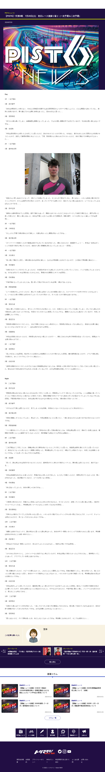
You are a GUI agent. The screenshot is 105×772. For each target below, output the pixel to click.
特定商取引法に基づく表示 (62, 761)
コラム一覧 (52, 718)
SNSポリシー (50, 761)
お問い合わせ (84, 761)
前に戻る (52, 662)
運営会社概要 (20, 761)
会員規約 (28, 761)
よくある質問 (75, 761)
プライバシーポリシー (38, 761)
